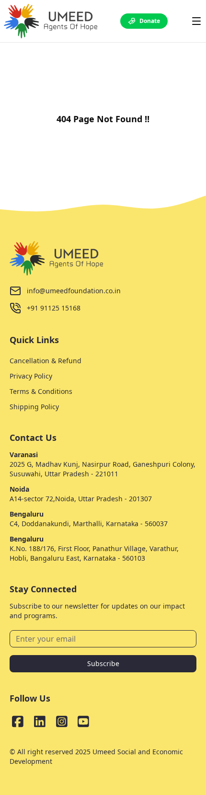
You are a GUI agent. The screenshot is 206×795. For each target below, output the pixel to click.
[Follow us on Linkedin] (40, 721)
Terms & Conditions (41, 391)
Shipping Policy (34, 406)
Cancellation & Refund (45, 360)
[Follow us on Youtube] (83, 721)
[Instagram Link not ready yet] (62, 721)
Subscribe (103, 663)
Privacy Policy (31, 375)
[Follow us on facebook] (18, 721)
